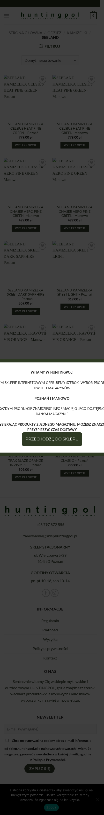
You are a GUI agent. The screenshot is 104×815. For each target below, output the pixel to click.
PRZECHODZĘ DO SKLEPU (52, 439)
